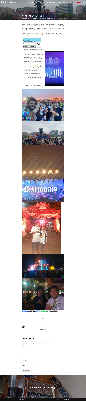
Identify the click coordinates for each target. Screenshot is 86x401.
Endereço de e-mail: (25, 360)
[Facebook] (82, 2)
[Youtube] (78, 2)
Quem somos (34, 2)
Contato (63, 2)
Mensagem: (24, 345)
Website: (23, 365)
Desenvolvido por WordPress (21, 399)
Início (30, 2)
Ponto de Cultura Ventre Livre (40, 18)
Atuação (41, 2)
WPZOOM (67, 399)
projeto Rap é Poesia (41, 33)
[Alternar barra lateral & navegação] (84, 2)
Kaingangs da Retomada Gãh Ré (33, 66)
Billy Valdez (25, 18)
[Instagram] (80, 2)
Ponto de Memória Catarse (50, 2)
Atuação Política (32, 18)
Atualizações (58, 2)
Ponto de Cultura (43, 320)
